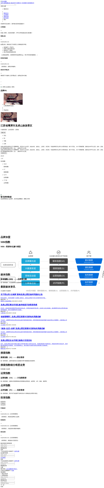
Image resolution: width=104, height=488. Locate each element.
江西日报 (3, 313)
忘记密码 (3, 457)
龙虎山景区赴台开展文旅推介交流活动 (16, 340)
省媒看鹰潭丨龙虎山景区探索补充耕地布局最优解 (21, 317)
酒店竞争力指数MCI (16, 3)
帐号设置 (6, 18)
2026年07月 (3, 153)
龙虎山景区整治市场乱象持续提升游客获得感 (19, 305)
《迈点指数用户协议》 (11, 469)
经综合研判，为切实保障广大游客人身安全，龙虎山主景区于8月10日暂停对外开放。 (23, 298)
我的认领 (6, 16)
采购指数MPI (30, 3)
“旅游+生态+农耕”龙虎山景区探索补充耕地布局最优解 (23, 328)
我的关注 (6, 13)
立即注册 (16, 451)
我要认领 (3, 132)
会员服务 (6, 14)
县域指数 (24, 3)
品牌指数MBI (7, 3)
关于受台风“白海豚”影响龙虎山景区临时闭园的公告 (22, 294)
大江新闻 (3, 325)
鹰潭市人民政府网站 (6, 301)
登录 (13, 470)
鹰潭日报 (3, 348)
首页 (2, 3)
